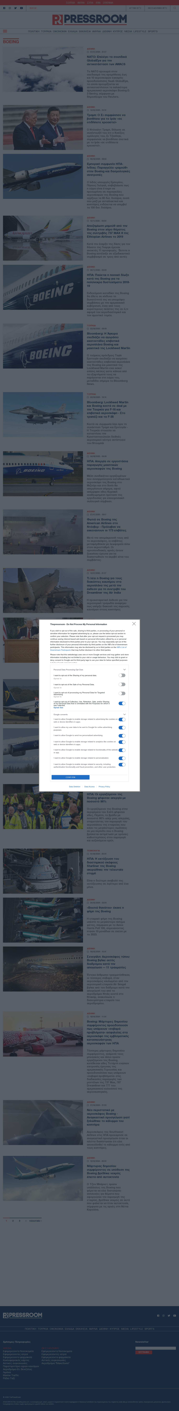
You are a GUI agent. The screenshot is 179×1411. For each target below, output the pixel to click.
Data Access (89, 787)
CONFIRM (70, 777)
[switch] (122, 675)
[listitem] (89, 669)
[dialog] (89, 705)
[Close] (134, 624)
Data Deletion (74, 787)
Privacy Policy (104, 787)
